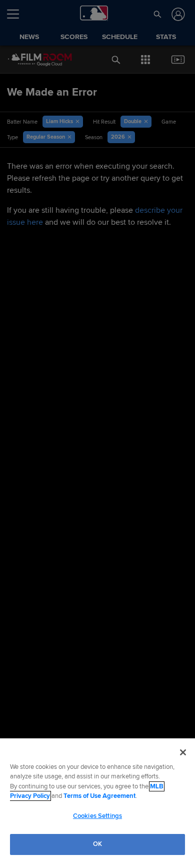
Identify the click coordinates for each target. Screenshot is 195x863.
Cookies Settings (97, 816)
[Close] (183, 752)
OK (97, 844)
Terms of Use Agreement (100, 796)
